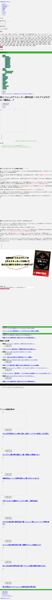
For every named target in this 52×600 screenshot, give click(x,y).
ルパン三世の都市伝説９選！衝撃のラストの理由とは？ (22, 545)
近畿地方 (7, 62)
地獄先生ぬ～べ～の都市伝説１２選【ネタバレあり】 (21, 478)
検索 (1, 46)
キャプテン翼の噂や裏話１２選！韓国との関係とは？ (21, 454)
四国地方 (7, 64)
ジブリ (4, 107)
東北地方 (7, 59)
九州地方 (7, 63)
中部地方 (7, 60)
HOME (4, 91)
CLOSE (1, 18)
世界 (4, 9)
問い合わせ (5, 593)
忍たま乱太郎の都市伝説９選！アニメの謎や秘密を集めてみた (24, 566)
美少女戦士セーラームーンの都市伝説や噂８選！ (19, 587)
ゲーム (4, 14)
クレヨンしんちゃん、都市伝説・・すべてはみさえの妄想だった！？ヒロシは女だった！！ (27, 373)
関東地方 (8, 66)
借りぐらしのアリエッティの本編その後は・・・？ (15, 145)
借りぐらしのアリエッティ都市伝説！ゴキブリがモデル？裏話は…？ (18, 93)
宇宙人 (5, 79)
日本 (4, 68)
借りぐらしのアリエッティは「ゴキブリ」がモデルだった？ (17, 146)
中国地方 (7, 67)
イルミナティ (8, 72)
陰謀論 (4, 8)
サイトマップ (6, 594)
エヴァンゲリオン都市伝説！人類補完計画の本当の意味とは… (19, 349)
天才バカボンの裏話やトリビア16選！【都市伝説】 (20, 501)
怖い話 (4, 4)
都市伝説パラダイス (5, 598)
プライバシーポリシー (8, 595)
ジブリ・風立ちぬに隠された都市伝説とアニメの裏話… (18, 357)
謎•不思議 (5, 6)
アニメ (4, 13)
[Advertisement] (26, 158)
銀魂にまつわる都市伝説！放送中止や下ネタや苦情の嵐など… (19, 381)
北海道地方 (8, 58)
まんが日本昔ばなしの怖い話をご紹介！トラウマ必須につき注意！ (26, 433)
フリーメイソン (9, 71)
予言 (4, 80)
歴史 (4, 10)
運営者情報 (5, 591)
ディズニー (6, 86)
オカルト (5, 12)
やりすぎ (5, 76)
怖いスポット (6, 5)
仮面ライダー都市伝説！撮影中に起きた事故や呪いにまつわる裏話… (21, 365)
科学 (4, 75)
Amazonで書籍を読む (5, 288)
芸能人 (4, 74)
